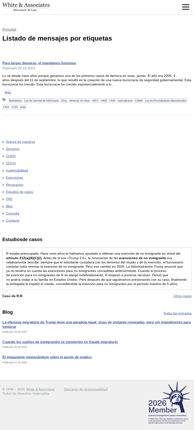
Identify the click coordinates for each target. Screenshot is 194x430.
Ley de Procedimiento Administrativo (165, 100)
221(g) (11, 163)
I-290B (138, 100)
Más (8, 92)
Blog (9, 206)
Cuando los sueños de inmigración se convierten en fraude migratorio (60, 342)
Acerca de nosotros (20, 142)
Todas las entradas (177, 313)
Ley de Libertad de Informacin (41, 100)
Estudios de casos (19, 192)
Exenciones (14, 177)
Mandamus (15, 100)
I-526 (112, 100)
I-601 (6, 107)
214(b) (11, 156)
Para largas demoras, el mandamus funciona (39, 63)
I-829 (104, 100)
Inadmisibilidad (17, 170)
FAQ (9, 199)
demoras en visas (79, 100)
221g (64, 100)
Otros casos (183, 296)
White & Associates (40, 389)
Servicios (12, 149)
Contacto (12, 220)
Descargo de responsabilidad (86, 389)
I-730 (15, 107)
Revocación (14, 185)
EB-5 (95, 100)
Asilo (23, 107)
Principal (9, 29)
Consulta (12, 213)
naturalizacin (125, 100)
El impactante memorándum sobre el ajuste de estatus (47, 357)
